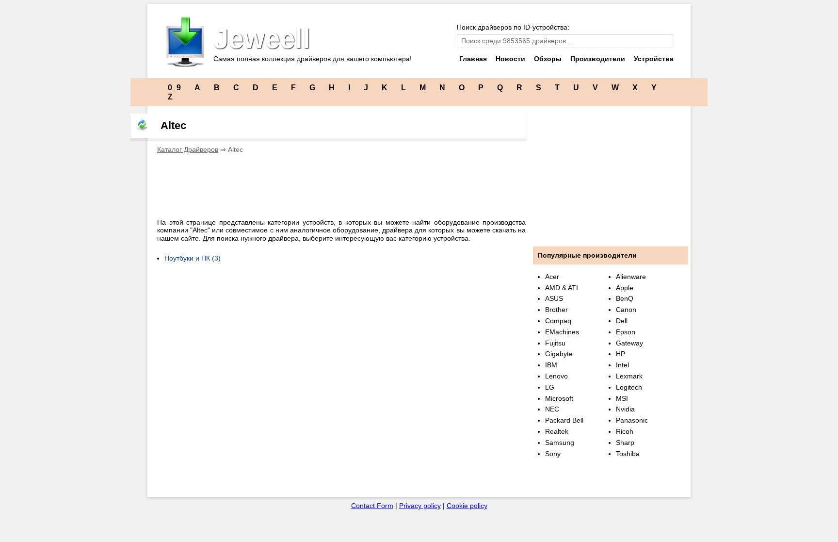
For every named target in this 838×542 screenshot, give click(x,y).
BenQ (624, 298)
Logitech (629, 387)
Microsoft (559, 398)
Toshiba (628, 454)
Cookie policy (467, 505)
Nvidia (625, 409)
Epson (625, 332)
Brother (556, 309)
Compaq (558, 321)
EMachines (562, 332)
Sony (553, 454)
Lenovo (556, 376)
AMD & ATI (561, 288)
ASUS (554, 298)
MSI (622, 398)
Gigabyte (559, 354)
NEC (552, 409)
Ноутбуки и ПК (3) (192, 258)
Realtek (556, 431)
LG (549, 387)
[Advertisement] (333, 183)
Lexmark (629, 376)
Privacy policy (420, 505)
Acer (552, 276)
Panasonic (632, 420)
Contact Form (372, 505)
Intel (622, 365)
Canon (626, 309)
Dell (622, 321)
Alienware (631, 276)
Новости (510, 59)
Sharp (625, 442)
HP (620, 354)
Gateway (629, 343)
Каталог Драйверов (187, 149)
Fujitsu (555, 343)
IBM (551, 365)
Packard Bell (564, 420)
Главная (473, 59)
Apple (624, 288)
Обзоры (548, 59)
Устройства (654, 59)
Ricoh (624, 431)
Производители (597, 59)
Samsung (559, 442)
